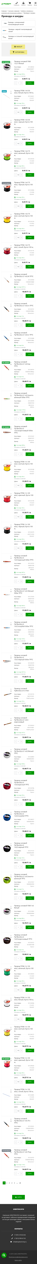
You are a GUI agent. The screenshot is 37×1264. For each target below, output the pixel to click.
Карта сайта (18, 1260)
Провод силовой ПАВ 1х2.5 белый (22, 62)
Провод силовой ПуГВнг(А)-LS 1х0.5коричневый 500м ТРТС (23, 429)
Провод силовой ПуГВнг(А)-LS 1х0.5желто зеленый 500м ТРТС (23, 395)
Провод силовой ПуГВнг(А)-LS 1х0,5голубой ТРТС (21, 814)
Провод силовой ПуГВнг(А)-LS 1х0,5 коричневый (21, 720)
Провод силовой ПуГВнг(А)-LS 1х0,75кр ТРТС (22, 1152)
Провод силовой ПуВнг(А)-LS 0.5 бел (21, 689)
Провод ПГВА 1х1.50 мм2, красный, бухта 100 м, (23, 1060)
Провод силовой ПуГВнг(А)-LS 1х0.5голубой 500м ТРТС (23, 624)
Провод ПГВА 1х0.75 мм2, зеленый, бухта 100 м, (23, 153)
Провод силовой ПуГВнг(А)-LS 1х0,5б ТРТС (23, 275)
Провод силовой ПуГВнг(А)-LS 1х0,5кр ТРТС (22, 364)
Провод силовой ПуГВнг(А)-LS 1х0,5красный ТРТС (21, 782)
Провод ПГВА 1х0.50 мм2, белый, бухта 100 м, (24, 91)
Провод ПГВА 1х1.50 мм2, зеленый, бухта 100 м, (23, 968)
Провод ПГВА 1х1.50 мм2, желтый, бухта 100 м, (23, 1029)
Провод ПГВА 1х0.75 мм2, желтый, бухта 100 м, (23, 216)
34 (20, 1183)
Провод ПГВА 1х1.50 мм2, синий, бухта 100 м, (23, 1090)
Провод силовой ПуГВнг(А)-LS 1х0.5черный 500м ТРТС (23, 657)
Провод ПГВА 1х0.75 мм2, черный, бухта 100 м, (23, 184)
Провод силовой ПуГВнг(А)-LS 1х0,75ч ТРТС (22, 1120)
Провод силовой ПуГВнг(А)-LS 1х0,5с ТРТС (23, 334)
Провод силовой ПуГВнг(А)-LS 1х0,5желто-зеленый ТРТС (24, 876)
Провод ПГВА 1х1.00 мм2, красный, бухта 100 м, (23, 495)
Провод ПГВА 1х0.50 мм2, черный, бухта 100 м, (23, 122)
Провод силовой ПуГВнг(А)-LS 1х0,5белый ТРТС (23, 751)
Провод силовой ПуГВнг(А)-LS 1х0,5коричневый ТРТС (23, 937)
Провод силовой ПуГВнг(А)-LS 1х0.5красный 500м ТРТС (24, 558)
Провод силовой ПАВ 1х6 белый (24, 907)
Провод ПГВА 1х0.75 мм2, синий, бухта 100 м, (23, 246)
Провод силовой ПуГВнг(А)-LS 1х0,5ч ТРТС (23, 304)
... (17, 1183)
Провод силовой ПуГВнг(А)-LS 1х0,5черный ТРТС (21, 845)
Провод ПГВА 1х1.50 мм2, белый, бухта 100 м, (24, 998)
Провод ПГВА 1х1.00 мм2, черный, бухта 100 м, (23, 526)
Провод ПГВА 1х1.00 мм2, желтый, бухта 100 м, (23, 464)
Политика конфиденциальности (18, 1257)
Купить (30, 83)
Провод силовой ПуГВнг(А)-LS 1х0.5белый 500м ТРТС (24, 591)
